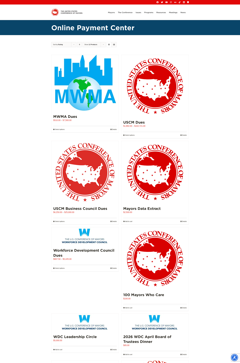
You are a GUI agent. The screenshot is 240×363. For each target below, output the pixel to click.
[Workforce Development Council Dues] (85, 236)
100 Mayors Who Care (143, 295)
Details (114, 129)
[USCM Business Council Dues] (85, 172)
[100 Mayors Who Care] (155, 258)
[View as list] (114, 44)
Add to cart (128, 221)
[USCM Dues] (155, 86)
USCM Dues (134, 122)
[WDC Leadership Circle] (85, 323)
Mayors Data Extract (142, 208)
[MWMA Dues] (85, 83)
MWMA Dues (65, 116)
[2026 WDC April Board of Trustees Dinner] (155, 323)
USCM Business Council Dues (80, 208)
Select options (60, 129)
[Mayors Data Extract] (155, 172)
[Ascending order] (79, 44)
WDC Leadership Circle (75, 337)
